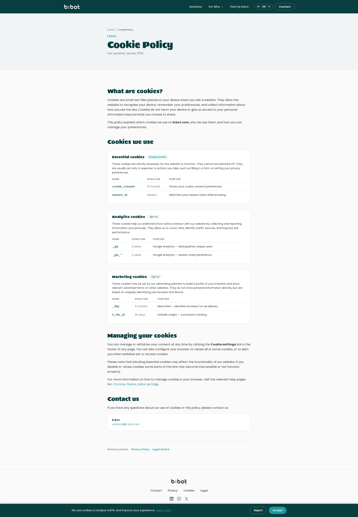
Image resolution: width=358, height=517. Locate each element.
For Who (214, 7)
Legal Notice (161, 449)
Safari (142, 384)
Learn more (163, 510)
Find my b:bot (239, 7)
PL (269, 6)
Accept (278, 510)
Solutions (195, 7)
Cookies (188, 490)
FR (258, 6)
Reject (258, 510)
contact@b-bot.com (126, 424)
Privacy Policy (140, 449)
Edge (154, 384)
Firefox (131, 384)
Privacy (173, 490)
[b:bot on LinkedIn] (171, 499)
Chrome (119, 384)
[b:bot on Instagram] (179, 499)
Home (110, 29)
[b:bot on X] (186, 499)
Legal (204, 490)
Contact (285, 7)
